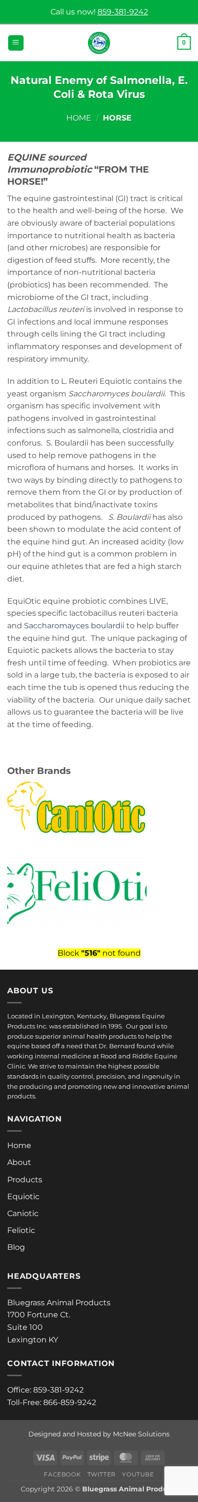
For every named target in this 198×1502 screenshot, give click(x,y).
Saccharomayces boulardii (74, 625)
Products (24, 1179)
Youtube (138, 1474)
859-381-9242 (123, 11)
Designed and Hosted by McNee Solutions (99, 1434)
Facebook (62, 1474)
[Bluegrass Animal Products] (99, 43)
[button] (16, 43)
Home (78, 117)
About (19, 1162)
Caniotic (22, 1213)
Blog (16, 1247)
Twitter (101, 1474)
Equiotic (23, 1196)
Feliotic (21, 1230)
